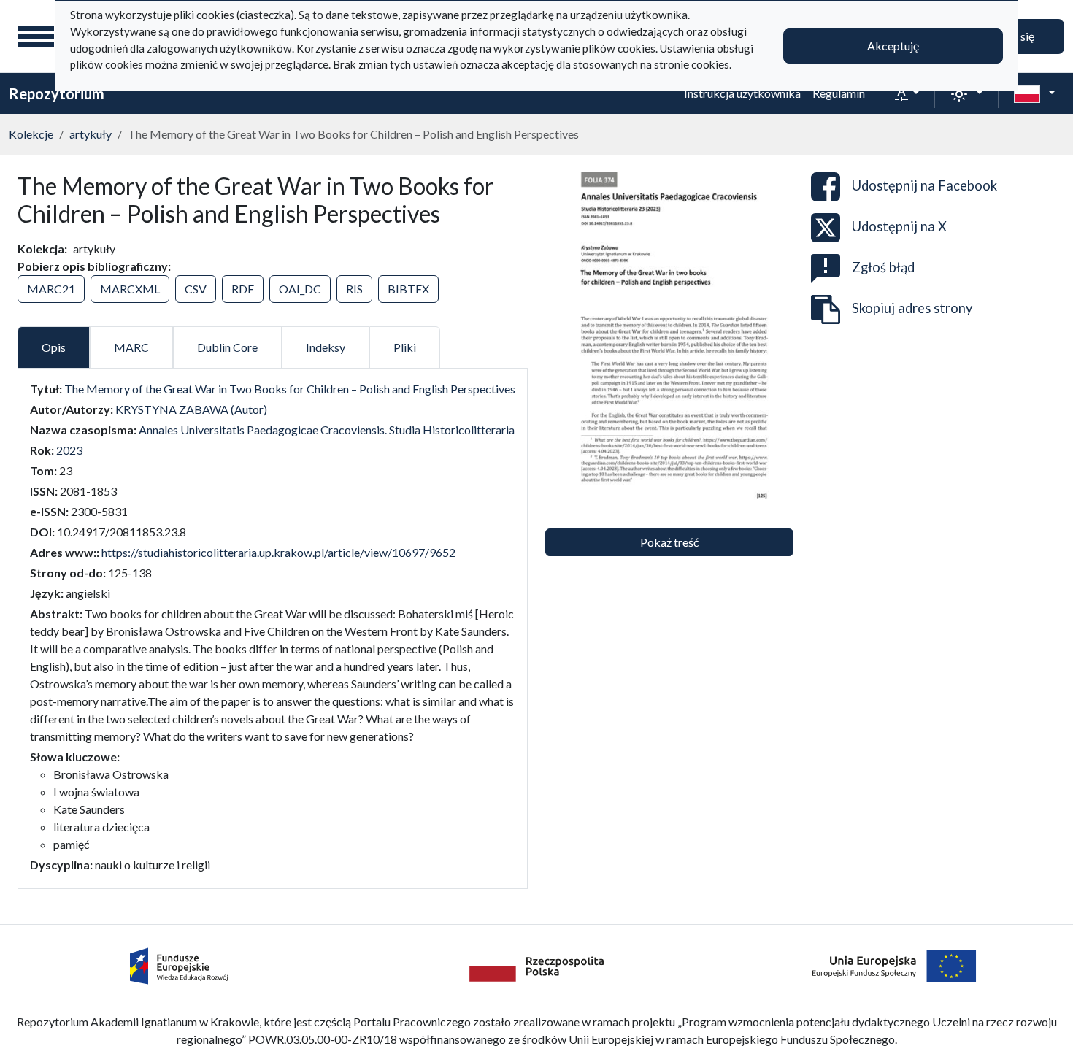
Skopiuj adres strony (912, 308)
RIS (354, 289)
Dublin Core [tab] (227, 347)
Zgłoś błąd (883, 267)
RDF (242, 289)
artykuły (90, 134)
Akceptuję (893, 46)
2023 (69, 450)
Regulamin (838, 93)
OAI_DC (300, 289)
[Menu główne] (36, 36)
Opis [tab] (54, 347)
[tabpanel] (272, 627)
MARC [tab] (131, 347)
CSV (196, 289)
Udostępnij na (924, 185)
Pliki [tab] (404, 347)
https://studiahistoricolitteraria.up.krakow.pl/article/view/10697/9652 (278, 552)
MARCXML (130, 289)
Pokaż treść (669, 542)
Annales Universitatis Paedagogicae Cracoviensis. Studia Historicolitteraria (327, 429)
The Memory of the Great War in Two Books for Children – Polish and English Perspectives (289, 389)
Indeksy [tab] (325, 347)
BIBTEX (408, 289)
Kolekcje (31, 134)
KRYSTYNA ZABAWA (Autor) (191, 409)
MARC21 (51, 289)
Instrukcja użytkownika (742, 93)
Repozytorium (56, 93)
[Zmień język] (1034, 93)
